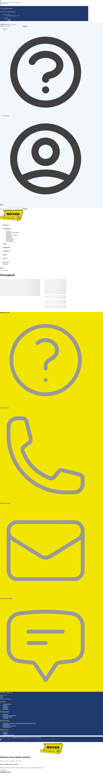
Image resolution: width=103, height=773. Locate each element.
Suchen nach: (3, 26)
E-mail (1, 770)
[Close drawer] (0, 5)
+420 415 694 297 (12, 11)
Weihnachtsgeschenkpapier (9, 715)
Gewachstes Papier (7, 716)
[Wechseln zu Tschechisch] (6, 261)
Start (1, 270)
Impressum (5, 709)
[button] (2, 204)
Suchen (25, 26)
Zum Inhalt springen (16, 2)
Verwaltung (5, 706)
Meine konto (6, 115)
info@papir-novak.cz (8, 8)
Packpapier (5, 714)
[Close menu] (0, 1)
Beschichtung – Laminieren (9, 725)
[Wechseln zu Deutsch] (5, 264)
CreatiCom (37, 737)
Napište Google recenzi (8, 734)
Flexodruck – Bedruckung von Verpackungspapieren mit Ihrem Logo (19, 723)
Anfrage (5, 28)
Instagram (5, 732)
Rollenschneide (6, 724)
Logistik (5, 705)
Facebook (5, 733)
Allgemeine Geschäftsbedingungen (20, 737)
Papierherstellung (7, 727)
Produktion (5, 707)
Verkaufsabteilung (7, 704)
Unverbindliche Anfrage (6, 598)
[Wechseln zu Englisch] (5, 263)
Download (5, 718)
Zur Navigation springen (6, 2)
